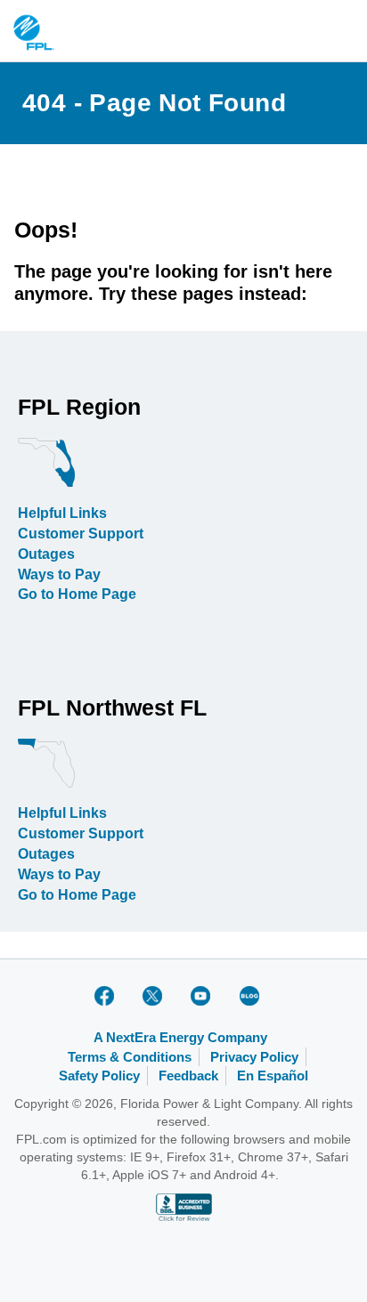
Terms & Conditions (130, 1056)
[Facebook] (108, 996)
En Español (272, 1075)
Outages (46, 554)
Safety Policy (99, 1075)
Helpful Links (62, 513)
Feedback (188, 1075)
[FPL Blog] (252, 996)
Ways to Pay (59, 574)
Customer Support (80, 533)
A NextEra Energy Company (180, 1037)
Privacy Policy (254, 1056)
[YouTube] (204, 996)
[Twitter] (156, 996)
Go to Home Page (77, 594)
